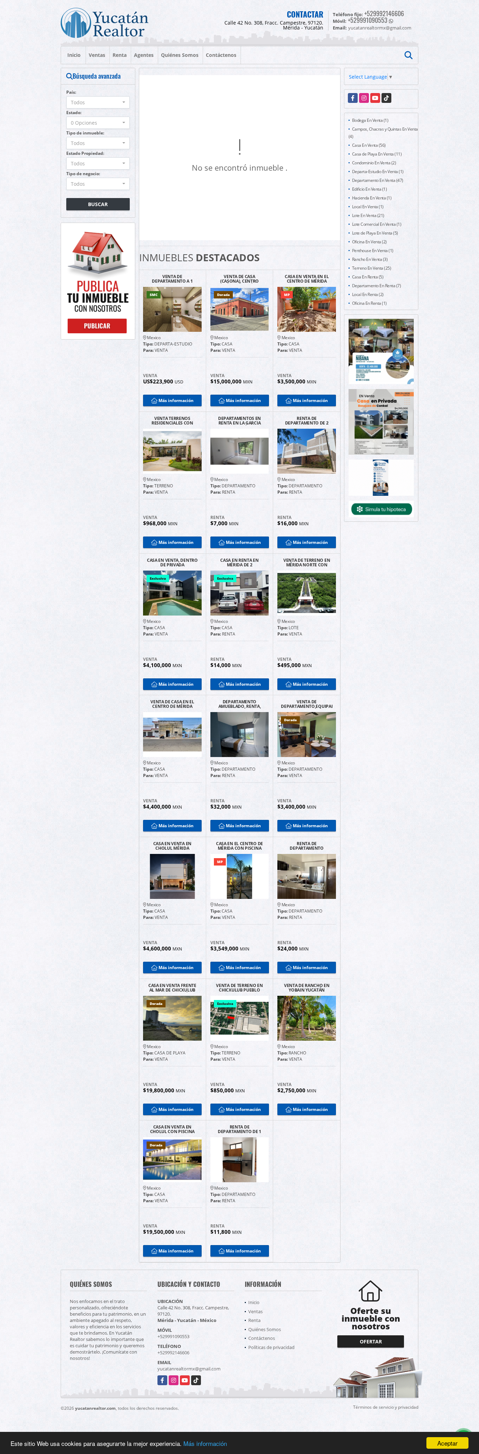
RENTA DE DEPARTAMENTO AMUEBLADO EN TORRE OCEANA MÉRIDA (306, 845)
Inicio (74, 55)
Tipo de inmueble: (85, 133)
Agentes (144, 55)
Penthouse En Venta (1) (372, 251)
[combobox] (98, 102)
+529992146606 (384, 13)
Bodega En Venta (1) (370, 120)
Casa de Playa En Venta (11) (377, 154)
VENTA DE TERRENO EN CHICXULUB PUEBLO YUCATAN (239, 987)
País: (71, 92)
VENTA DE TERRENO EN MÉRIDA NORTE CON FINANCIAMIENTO (306, 562)
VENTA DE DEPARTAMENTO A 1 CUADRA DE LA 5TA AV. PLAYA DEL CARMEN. (172, 278)
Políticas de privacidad (271, 1347)
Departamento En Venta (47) (377, 180)
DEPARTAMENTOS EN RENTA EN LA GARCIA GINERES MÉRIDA (239, 420)
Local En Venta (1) (368, 207)
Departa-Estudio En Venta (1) (378, 172)
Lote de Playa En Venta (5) (375, 233)
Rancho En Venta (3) (370, 259)
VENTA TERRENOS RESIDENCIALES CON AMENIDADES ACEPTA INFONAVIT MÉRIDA (172, 420)
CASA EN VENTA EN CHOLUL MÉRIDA (172, 845)
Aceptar (447, 1443)
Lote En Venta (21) (368, 215)
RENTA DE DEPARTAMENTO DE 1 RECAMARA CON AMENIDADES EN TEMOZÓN (239, 1129)
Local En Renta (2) (368, 294)
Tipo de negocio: (83, 174)
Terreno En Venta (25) (371, 268)
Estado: (73, 113)
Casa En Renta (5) (368, 277)
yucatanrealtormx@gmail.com (189, 1369)
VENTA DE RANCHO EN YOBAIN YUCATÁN (307, 987)
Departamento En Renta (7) (376, 286)
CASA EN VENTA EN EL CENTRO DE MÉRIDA (307, 278)
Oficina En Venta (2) (369, 242)
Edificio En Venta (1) (369, 189)
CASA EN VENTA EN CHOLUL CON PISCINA (172, 1129)
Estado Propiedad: (85, 153)
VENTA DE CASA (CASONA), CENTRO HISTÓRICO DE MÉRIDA (239, 278)
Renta (120, 55)
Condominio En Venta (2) (374, 163)
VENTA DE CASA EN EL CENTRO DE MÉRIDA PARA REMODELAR (172, 704)
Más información (205, 1443)
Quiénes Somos (179, 55)
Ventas (97, 55)
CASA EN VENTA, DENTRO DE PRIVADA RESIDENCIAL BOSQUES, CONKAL (172, 562)
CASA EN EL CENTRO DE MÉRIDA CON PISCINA (239, 845)
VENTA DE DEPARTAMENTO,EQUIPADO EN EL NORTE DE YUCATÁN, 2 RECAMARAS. (306, 704)
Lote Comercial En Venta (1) (377, 224)
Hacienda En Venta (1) (372, 198)
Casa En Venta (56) (369, 145)
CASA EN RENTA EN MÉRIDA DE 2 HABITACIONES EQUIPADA (239, 562)
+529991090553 (367, 20)
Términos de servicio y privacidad (385, 1407)
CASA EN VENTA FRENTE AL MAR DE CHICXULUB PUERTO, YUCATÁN (172, 987)
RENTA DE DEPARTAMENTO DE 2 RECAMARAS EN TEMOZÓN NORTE (307, 420)
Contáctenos (221, 55)
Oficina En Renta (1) (369, 303)
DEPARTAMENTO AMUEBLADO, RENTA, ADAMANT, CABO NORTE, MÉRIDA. (239, 704)
